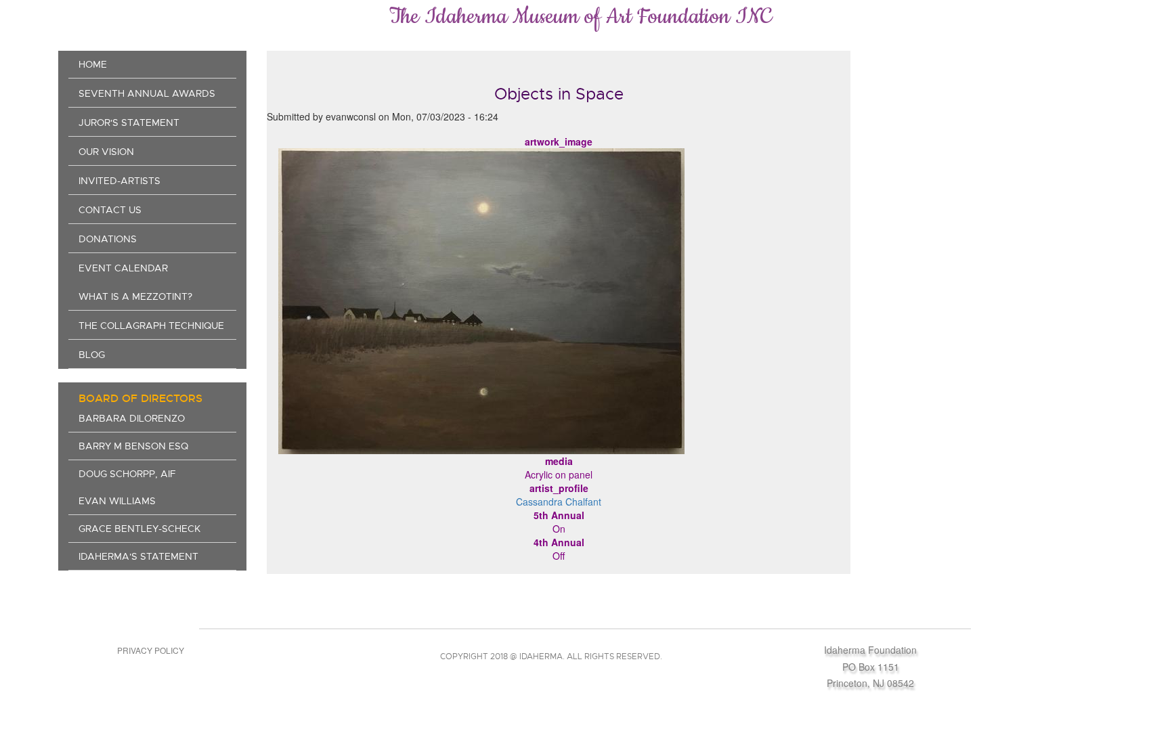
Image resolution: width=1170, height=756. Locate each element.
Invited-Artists (119, 181)
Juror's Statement (129, 122)
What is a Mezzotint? (135, 296)
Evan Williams (117, 501)
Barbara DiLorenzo (132, 418)
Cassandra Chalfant (558, 501)
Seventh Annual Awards (147, 93)
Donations (108, 239)
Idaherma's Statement (138, 556)
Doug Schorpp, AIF (127, 474)
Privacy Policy (150, 650)
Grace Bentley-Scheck (139, 528)
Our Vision (106, 152)
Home (93, 64)
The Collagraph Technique (151, 325)
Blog (92, 355)
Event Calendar (123, 268)
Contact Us (110, 210)
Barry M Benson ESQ (133, 446)
